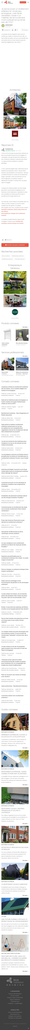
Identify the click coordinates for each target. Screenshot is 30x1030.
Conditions (10, 1003)
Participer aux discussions (15, 1018)
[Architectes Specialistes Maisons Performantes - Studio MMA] (15, 116)
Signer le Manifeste (15, 999)
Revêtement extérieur (7, 259)
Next (28, 336)
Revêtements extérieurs (18, 256)
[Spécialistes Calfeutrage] (22, 364)
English (15, 1026)
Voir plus (25, 327)
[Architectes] (7, 364)
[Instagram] (12, 985)
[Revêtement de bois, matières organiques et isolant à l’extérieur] (15, 803)
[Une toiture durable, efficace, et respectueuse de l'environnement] (15, 914)
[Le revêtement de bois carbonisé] (15, 879)
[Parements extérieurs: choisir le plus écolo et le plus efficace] (15, 730)
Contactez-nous (15, 1001)
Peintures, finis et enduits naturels (9, 627)
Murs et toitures (6, 256)
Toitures (3, 408)
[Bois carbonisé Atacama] (22, 334)
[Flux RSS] (23, 985)
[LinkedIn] (15, 985)
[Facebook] (7, 985)
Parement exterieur (20, 259)
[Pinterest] (20, 985)
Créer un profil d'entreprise (15, 1012)
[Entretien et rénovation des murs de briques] (15, 842)
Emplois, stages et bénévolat (15, 997)
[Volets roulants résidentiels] (7, 334)
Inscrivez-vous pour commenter (15, 245)
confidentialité (18, 1003)
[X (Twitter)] (18, 985)
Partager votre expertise (15, 1016)
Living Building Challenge (7, 613)
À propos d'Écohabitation (15, 993)
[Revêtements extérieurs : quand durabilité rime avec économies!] (15, 767)
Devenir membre (15, 995)
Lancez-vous (23, 2)
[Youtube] (10, 985)
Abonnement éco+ (15, 1014)
